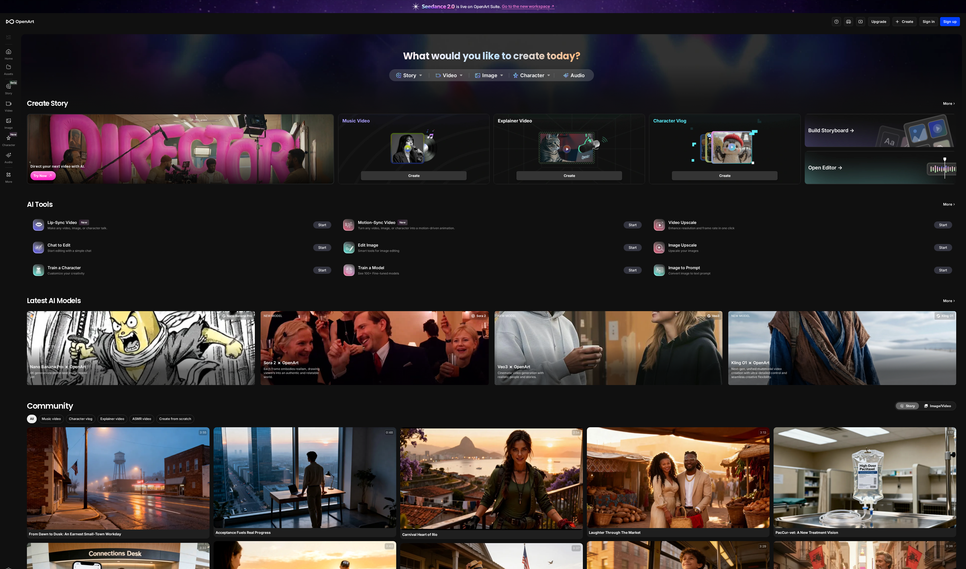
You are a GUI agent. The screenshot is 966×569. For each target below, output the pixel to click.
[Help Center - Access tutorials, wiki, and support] (836, 21)
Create (907, 21)
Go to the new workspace (526, 6)
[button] (32, 419)
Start (322, 225)
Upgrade (878, 21)
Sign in (929, 21)
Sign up (950, 21)
